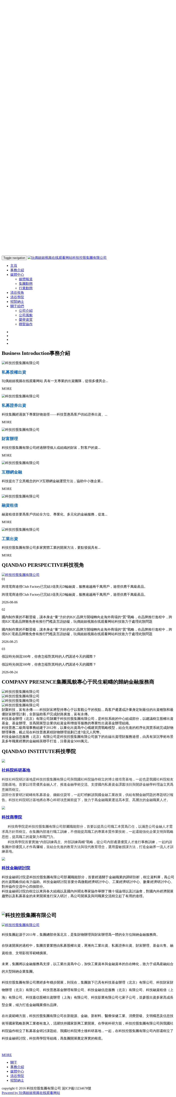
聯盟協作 (26, 324)
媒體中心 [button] (17, 274)
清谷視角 (17, 292)
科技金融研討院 (16, 868)
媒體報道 (26, 279)
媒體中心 (17, 1071)
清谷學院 (17, 297)
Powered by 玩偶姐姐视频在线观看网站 (31, 1093)
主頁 (13, 265)
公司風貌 (26, 315)
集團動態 (26, 283)
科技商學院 (12, 817)
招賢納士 (17, 301)
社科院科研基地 (16, 770)
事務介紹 (17, 270)
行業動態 (26, 288)
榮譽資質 (26, 319)
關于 (13, 1062)
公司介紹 (26, 310)
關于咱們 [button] (17, 306)
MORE (7, 1055)
